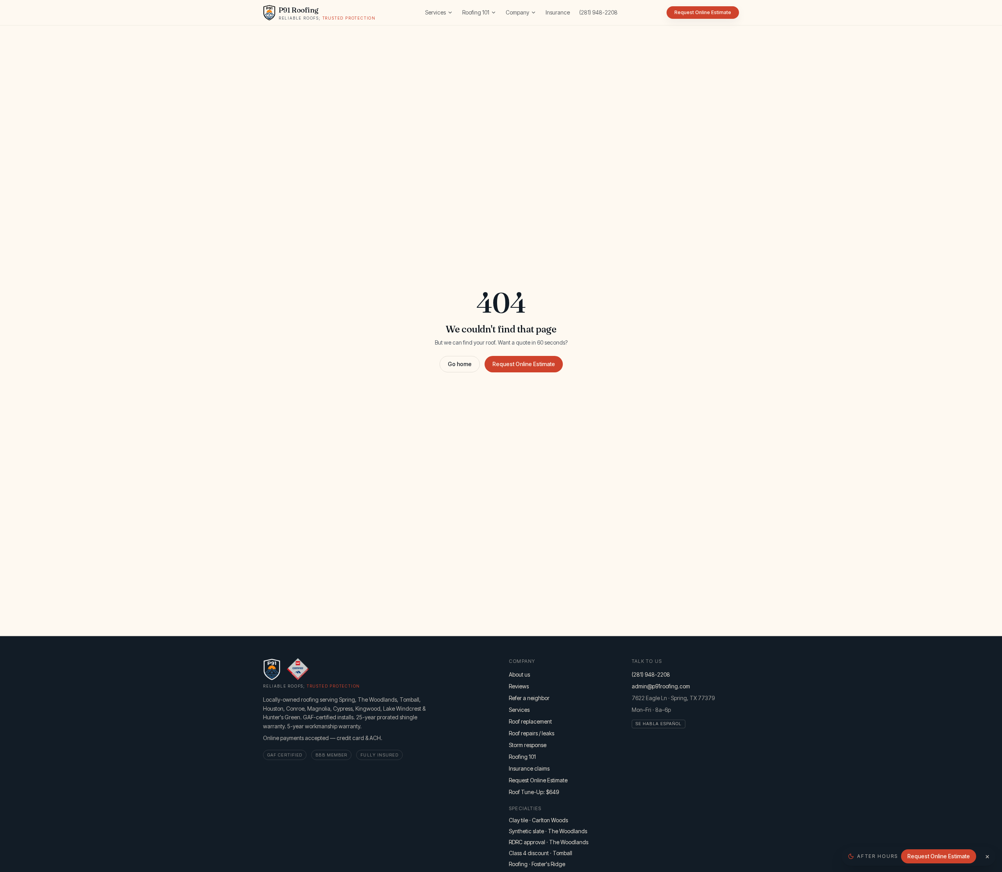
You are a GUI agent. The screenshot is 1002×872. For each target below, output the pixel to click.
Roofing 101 (475, 12)
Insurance (558, 12)
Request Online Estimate (523, 364)
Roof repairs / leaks (531, 733)
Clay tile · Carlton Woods (538, 820)
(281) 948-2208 (598, 12)
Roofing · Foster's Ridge (537, 864)
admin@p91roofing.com (661, 686)
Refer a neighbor (529, 698)
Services (435, 12)
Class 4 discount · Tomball (540, 853)
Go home (460, 364)
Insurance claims (529, 768)
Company (517, 12)
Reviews (519, 686)
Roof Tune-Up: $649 (534, 792)
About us (519, 674)
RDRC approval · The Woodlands (548, 842)
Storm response (527, 745)
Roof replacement (530, 721)
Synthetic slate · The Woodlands (548, 831)
